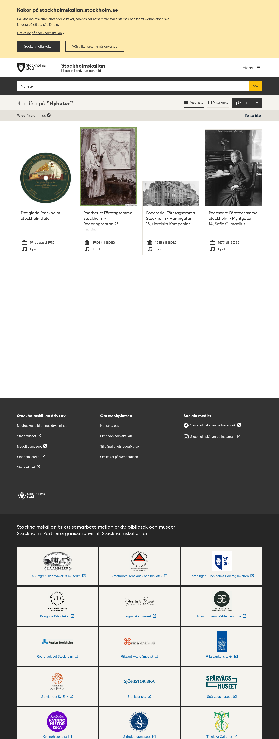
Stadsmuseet (26, 436)
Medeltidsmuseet (29, 446)
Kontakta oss (109, 425)
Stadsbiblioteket (28, 457)
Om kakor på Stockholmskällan (39, 33)
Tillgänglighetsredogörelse (119, 446)
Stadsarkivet (26, 467)
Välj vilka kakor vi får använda (95, 46)
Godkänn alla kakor (38, 46)
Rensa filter (253, 115)
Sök (255, 86)
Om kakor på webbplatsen (119, 457)
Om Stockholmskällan (116, 436)
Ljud (43, 115)
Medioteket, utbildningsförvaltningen (43, 425)
